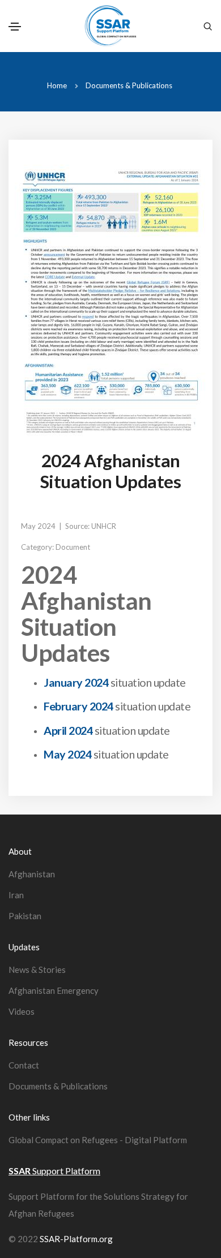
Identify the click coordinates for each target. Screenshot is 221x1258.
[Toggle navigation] (14, 27)
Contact (23, 1065)
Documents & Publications (129, 85)
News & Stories (37, 969)
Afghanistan (31, 874)
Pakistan (24, 916)
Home (57, 85)
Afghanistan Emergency (53, 990)
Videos (21, 1011)
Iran (16, 895)
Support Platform (54, 1170)
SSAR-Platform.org (76, 1239)
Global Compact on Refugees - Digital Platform (97, 1140)
